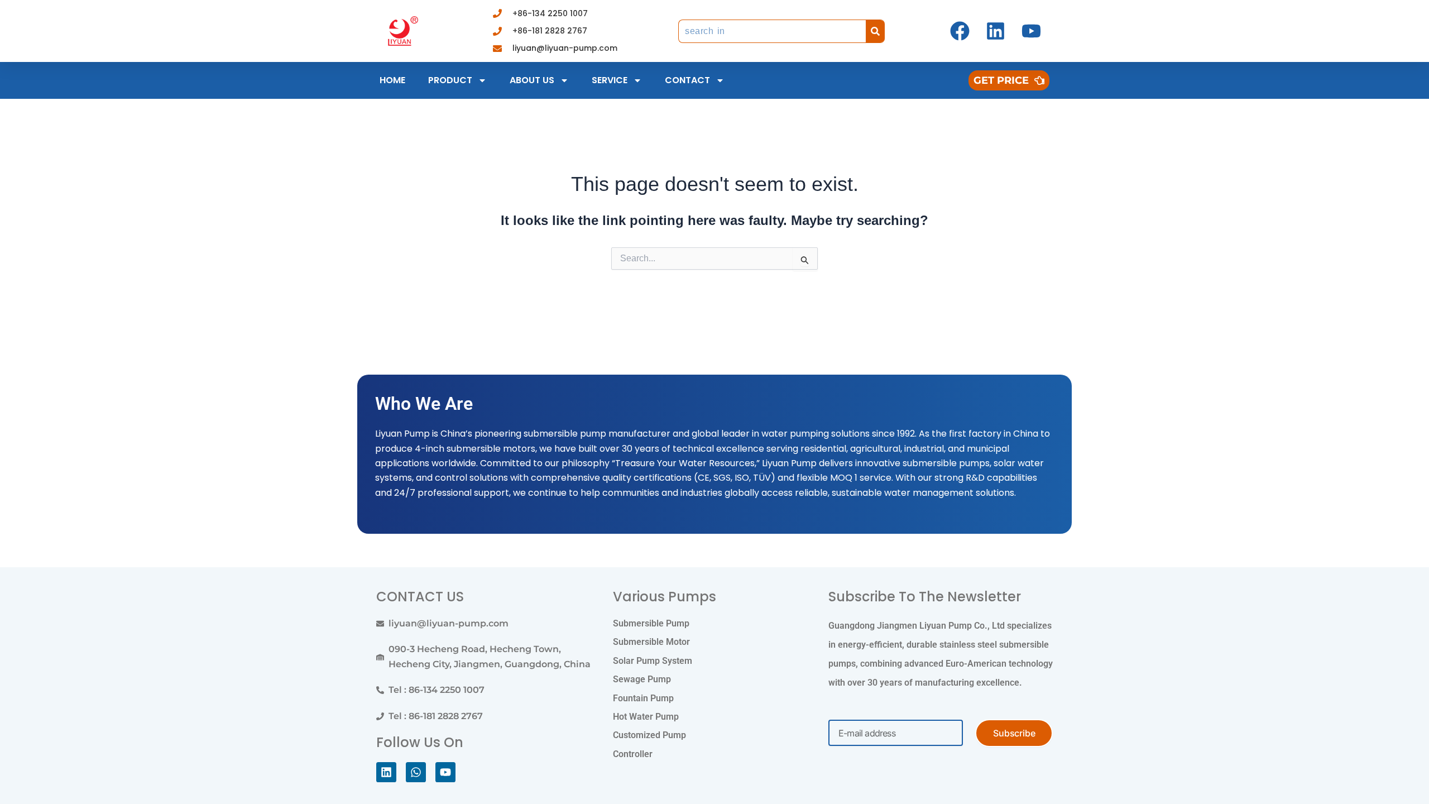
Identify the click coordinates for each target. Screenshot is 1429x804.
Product (450, 80)
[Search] (875, 31)
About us (532, 80)
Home (392, 80)
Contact (687, 80)
